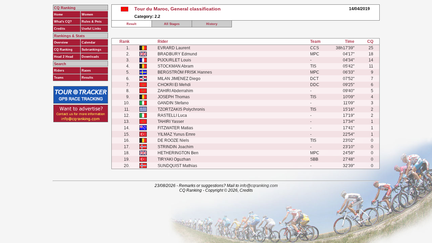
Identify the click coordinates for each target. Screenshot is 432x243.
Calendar (89, 42)
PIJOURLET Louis (174, 60)
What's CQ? (63, 21)
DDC (314, 84)
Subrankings (91, 49)
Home (58, 14)
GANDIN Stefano (173, 103)
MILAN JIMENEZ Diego (179, 78)
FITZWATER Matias (175, 128)
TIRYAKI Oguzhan (174, 159)
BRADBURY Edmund (177, 54)
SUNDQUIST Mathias (177, 165)
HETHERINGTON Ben (178, 153)
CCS (314, 48)
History (211, 24)
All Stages (172, 24)
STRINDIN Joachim (175, 146)
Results (87, 77)
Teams (58, 77)
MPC (314, 54)
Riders (59, 70)
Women (87, 14)
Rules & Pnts (92, 21)
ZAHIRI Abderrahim (175, 90)
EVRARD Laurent (174, 48)
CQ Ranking (63, 49)
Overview (61, 42)
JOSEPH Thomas (174, 96)
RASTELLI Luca (172, 115)
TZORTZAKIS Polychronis (181, 109)
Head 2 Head (63, 56)
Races (86, 70)
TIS (313, 66)
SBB (314, 159)
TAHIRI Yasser (171, 121)
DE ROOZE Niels (173, 140)
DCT (314, 78)
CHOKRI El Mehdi (174, 84)
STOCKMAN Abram (175, 66)
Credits (59, 28)
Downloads (90, 56)
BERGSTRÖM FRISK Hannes (185, 72)
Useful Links (91, 28)
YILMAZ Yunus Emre (176, 134)
